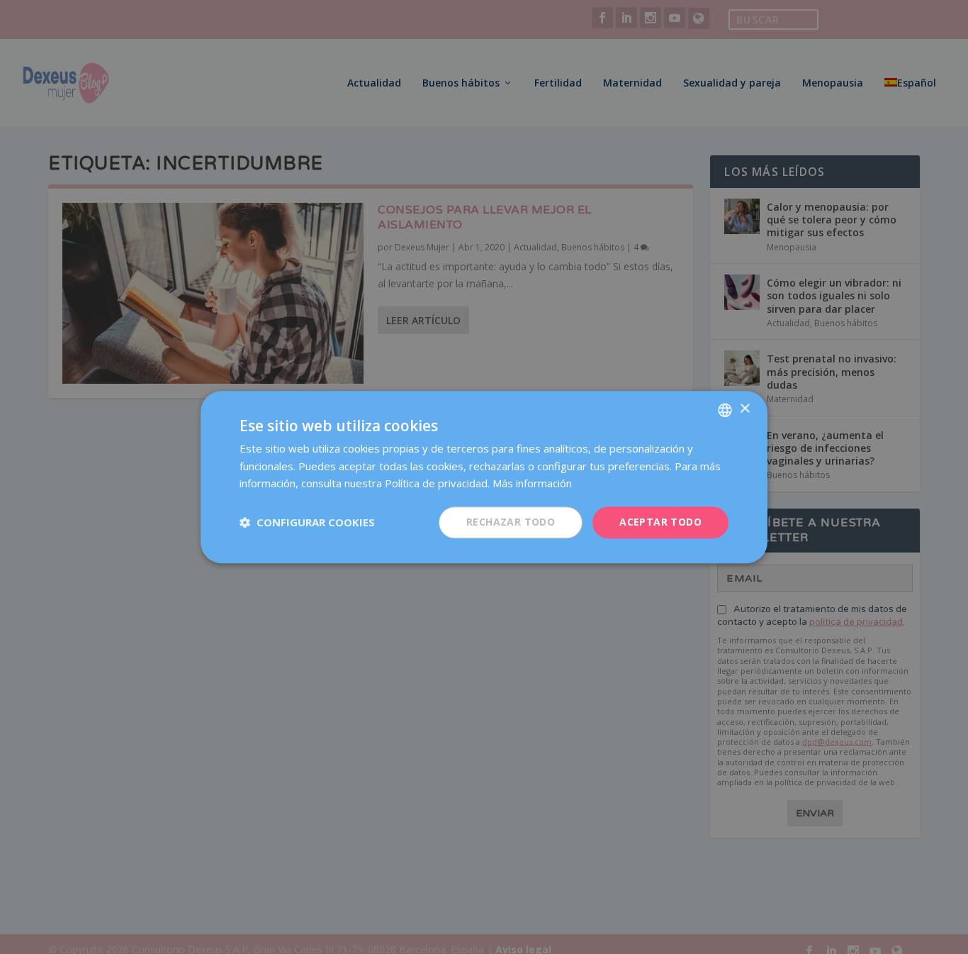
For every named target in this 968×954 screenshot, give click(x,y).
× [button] (744, 409)
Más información (532, 484)
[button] (307, 523)
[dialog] (484, 477)
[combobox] (725, 410)
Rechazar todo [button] (510, 521)
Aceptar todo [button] (660, 521)
